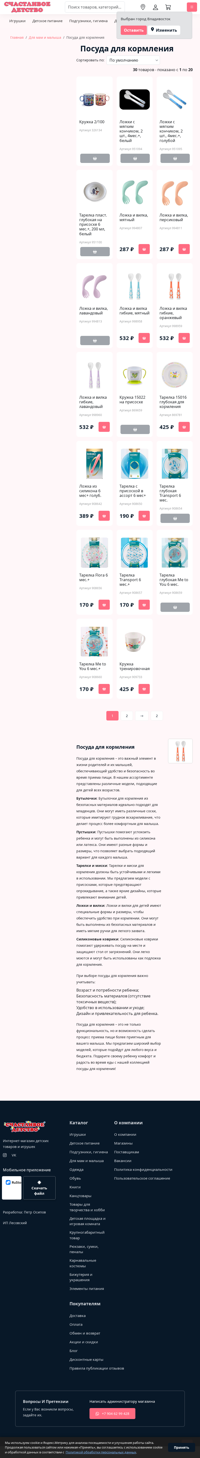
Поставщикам (126, 1151)
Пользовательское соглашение (142, 1178)
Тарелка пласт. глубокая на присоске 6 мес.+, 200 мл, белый (93, 224)
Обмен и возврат (85, 1333)
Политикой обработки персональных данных (101, 1452)
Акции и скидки (84, 1341)
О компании (125, 1134)
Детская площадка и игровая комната (88, 1221)
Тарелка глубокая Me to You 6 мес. (174, 580)
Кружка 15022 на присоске (132, 399)
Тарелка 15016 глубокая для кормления (173, 402)
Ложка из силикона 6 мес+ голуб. (90, 491)
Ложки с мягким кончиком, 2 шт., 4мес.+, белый (131, 131)
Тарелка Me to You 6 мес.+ (92, 666)
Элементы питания (87, 1288)
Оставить (134, 30)
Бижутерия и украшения (81, 1277)
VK (14, 1155)
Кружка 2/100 (91, 122)
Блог (74, 1350)
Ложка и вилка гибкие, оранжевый (173, 313)
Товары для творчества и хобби (87, 1207)
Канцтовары (80, 1195)
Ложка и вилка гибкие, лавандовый (93, 402)
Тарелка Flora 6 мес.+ (93, 577)
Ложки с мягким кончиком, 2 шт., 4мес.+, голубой (171, 131)
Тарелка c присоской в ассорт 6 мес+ (133, 491)
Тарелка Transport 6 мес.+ (130, 580)
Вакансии (122, 1160)
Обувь (75, 1178)
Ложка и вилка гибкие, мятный (135, 310)
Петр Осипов (35, 1212)
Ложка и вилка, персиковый (174, 217)
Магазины (123, 1143)
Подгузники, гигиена (88, 20)
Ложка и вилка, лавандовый (93, 310)
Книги (75, 1186)
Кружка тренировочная (135, 666)
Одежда (76, 1169)
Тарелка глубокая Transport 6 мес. (170, 493)
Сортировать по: (90, 60)
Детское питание (47, 20)
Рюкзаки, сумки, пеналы (84, 1249)
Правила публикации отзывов (97, 1368)
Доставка (78, 1315)
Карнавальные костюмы (83, 1263)
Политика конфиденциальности (143, 1169)
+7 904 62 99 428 (115, 1413)
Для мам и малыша (45, 37)
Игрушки (17, 20)
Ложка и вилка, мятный (134, 217)
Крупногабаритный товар (87, 1235)
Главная (17, 37)
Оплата (76, 1324)
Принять (181, 1447)
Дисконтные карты (86, 1359)
